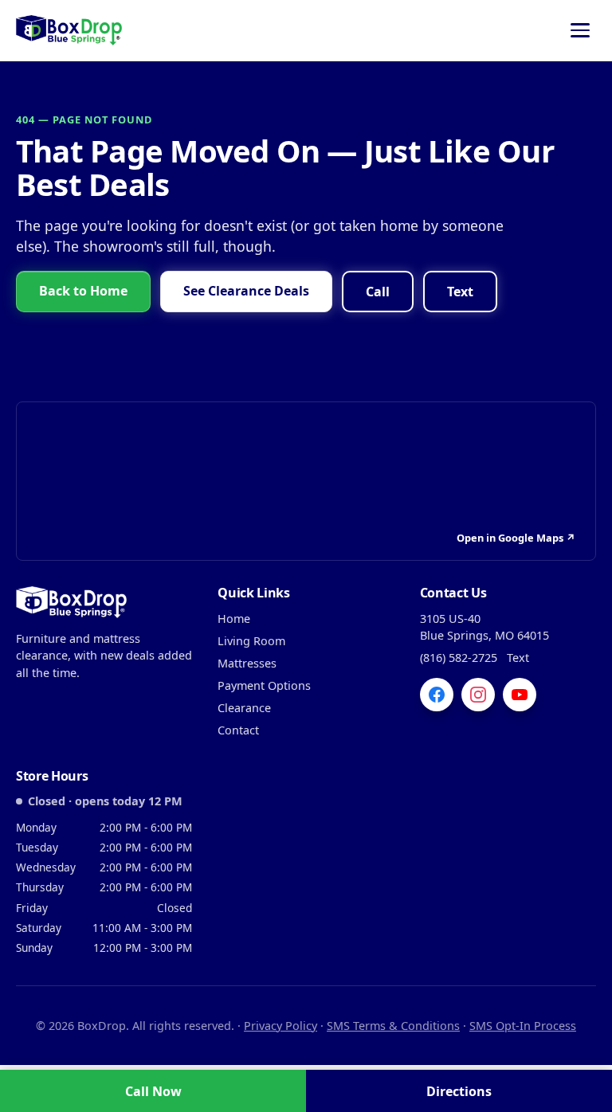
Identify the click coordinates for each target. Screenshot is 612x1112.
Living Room (251, 640)
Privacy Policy (280, 1025)
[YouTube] (519, 694)
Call (378, 291)
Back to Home (83, 291)
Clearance (244, 707)
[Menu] (580, 30)
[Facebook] (436, 694)
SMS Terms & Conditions (393, 1025)
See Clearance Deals (246, 291)
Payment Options (264, 685)
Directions (459, 1091)
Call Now (153, 1091)
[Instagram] (478, 694)
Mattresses (247, 663)
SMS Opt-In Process (522, 1025)
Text (460, 291)
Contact (238, 730)
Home (234, 618)
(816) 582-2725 (458, 657)
